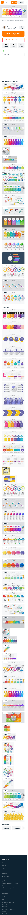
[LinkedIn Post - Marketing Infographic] (6, 471)
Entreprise (5, 871)
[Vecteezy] (2, 2)
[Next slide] (22, 828)
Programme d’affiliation (8, 902)
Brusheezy (5, 863)
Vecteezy (4, 865)
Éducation (4, 873)
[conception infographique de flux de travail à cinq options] (13, 246)
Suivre (21, 28)
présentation (7, 828)
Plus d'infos (6, 54)
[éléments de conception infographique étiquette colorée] (13, 221)
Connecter (21, 2)
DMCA (3, 899)
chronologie (17, 828)
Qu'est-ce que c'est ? (16, 51)
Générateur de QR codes (8, 888)
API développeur (6, 876)
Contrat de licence (6, 896)
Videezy (4, 868)
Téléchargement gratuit (13, 33)
